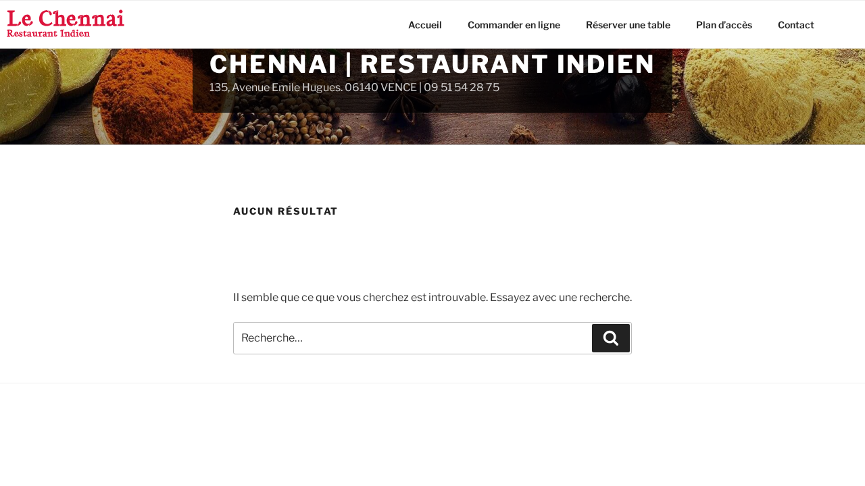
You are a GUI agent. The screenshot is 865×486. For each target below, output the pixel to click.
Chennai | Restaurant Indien (432, 64)
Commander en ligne (514, 24)
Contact (796, 24)
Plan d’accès (724, 24)
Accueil (425, 24)
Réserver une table (628, 24)
